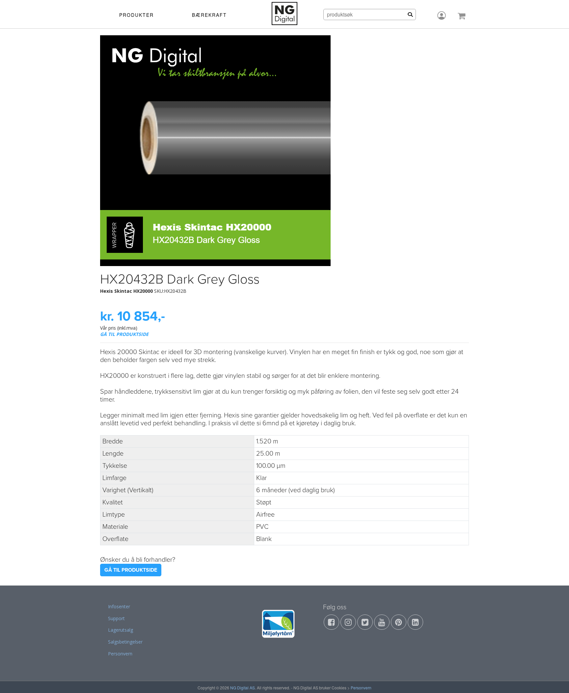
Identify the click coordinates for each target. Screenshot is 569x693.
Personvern (120, 653)
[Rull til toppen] (555, 679)
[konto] (441, 15)
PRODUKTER (136, 15)
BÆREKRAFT (209, 15)
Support (116, 618)
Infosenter (119, 606)
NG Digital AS (242, 687)
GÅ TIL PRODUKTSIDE (124, 334)
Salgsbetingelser (125, 642)
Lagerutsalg (120, 630)
